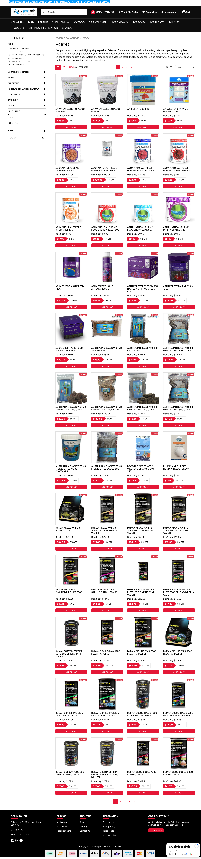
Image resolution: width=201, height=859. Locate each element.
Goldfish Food (16, 58)
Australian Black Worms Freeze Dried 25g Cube (142, 408)
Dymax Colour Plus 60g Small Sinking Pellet (69, 773)
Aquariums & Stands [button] (18, 72)
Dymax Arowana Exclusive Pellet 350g (68, 590)
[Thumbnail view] (58, 67)
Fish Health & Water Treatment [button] (24, 89)
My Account (62, 822)
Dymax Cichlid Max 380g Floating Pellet (141, 652)
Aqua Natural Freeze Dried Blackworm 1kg (104, 169)
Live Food (138, 22)
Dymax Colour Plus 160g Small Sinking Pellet (142, 714)
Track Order (62, 826)
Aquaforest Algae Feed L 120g (70, 287)
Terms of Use (108, 822)
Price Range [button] (14, 111)
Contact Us (85, 831)
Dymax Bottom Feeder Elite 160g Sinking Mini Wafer (140, 592)
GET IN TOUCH (156, 830)
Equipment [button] (13, 83)
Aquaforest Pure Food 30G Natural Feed (69, 349)
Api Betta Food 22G (138, 109)
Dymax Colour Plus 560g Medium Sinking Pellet (178, 714)
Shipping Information (43, 27)
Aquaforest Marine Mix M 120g (178, 287)
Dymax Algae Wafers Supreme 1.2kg (68, 529)
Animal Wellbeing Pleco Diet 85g (106, 110)
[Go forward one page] (136, 67)
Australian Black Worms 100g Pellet (106, 349)
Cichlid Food (15, 52)
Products (17, 27)
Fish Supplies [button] (14, 94)
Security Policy (109, 835)
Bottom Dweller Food (19, 48)
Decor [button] (11, 77)
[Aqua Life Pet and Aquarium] (24, 12)
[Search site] (44, 12)
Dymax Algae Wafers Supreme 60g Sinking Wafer (175, 530)
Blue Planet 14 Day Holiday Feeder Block (176, 467)
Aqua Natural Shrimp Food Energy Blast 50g (105, 228)
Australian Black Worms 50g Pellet (142, 349)
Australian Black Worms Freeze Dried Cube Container (70, 469)
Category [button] (13, 100)
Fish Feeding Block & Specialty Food (26, 55)
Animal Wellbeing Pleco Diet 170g (70, 110)
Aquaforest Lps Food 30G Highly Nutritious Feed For (142, 289)
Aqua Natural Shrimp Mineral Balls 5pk (176, 228)
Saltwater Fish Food (19, 61)
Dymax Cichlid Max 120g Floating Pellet (105, 652)
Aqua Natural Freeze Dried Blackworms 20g (141, 169)
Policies (174, 22)
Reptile (43, 22)
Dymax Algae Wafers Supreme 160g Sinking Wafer (104, 530)
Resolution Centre (64, 831)
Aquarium (17, 22)
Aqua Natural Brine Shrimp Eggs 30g (67, 169)
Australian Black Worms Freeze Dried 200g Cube (106, 408)
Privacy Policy (109, 826)
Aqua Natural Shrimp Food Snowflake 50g (140, 228)
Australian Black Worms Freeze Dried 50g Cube (178, 408)
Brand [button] (11, 131)
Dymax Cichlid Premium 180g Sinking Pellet (69, 714)
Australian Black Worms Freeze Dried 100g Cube (178, 349)
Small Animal (61, 22)
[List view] (64, 67)
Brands (67, 27)
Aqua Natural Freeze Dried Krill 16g (68, 228)
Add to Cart (71, 127)
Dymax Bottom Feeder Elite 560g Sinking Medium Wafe (178, 592)
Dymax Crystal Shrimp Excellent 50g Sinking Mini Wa (104, 775)
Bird (31, 22)
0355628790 (105, 12)
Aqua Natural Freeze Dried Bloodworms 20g (177, 169)
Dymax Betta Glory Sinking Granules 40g (104, 590)
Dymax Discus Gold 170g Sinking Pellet (141, 773)
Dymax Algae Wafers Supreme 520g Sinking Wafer (140, 530)
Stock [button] (11, 105)
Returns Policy (109, 831)
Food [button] (10, 44)
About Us (84, 822)
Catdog (79, 22)
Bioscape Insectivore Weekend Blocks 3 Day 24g (140, 469)
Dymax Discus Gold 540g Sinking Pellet (178, 773)
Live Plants (156, 22)
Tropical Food (16, 65)
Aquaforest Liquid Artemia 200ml (102, 287)
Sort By (169, 67)
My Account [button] (170, 12)
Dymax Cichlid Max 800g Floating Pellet (177, 652)
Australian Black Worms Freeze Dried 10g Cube (70, 408)
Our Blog (84, 826)
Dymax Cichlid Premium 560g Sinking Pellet (105, 714)
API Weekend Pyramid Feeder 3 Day (176, 110)
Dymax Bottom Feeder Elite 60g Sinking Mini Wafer (68, 654)
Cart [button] (187, 12)
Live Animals (119, 22)
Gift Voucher (98, 22)
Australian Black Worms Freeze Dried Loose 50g (106, 467)
